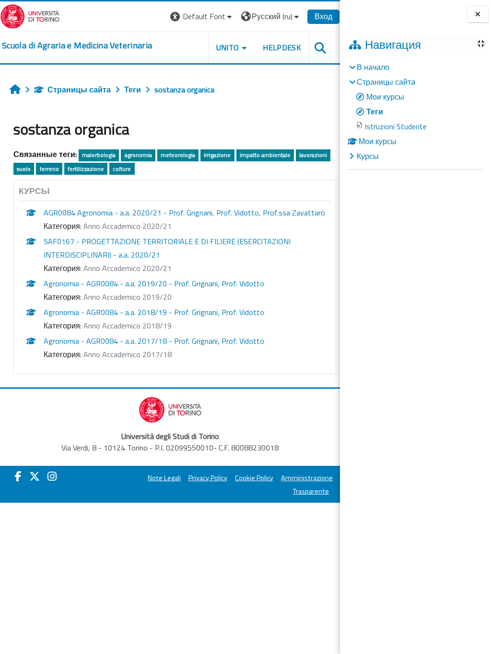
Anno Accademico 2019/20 (127, 297)
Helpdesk (282, 47)
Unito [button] (227, 47)
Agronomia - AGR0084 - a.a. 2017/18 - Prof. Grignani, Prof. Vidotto (154, 341)
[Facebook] (18, 476)
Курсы (368, 156)
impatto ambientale (265, 154)
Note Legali (164, 478)
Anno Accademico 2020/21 (127, 226)
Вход (323, 16)
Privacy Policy (207, 478)
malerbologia (99, 154)
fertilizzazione (86, 168)
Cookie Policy (254, 478)
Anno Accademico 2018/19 (127, 325)
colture (122, 168)
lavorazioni (313, 154)
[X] (34, 476)
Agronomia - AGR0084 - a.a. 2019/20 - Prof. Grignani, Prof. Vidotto (154, 283)
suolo (24, 168)
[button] (202, 16)
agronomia (138, 154)
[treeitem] (415, 111)
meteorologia (178, 154)
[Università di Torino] (30, 15)
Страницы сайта (79, 89)
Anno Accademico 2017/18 (127, 354)
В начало (373, 67)
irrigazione (217, 154)
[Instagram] (52, 476)
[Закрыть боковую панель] (478, 14)
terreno (49, 168)
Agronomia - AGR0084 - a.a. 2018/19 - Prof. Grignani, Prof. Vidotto (154, 312)
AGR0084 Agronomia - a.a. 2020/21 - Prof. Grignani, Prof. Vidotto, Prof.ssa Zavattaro (184, 212)
